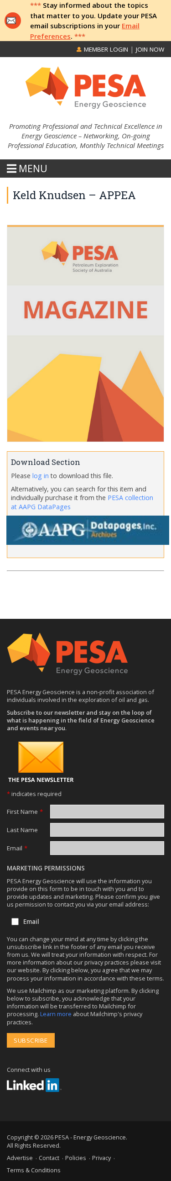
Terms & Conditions (34, 1170)
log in (40, 475)
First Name (25, 811)
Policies (75, 1158)
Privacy (101, 1158)
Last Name (22, 830)
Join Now (150, 49)
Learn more (56, 1014)
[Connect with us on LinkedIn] (34, 1085)
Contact (49, 1158)
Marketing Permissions (46, 868)
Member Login (105, 49)
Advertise (20, 1158)
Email (17, 848)
